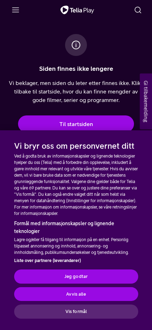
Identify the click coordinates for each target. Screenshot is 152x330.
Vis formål (76, 311)
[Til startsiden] (77, 10)
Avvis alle (76, 294)
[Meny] (15, 10)
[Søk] (137, 9)
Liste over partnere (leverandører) (47, 260)
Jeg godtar (76, 276)
